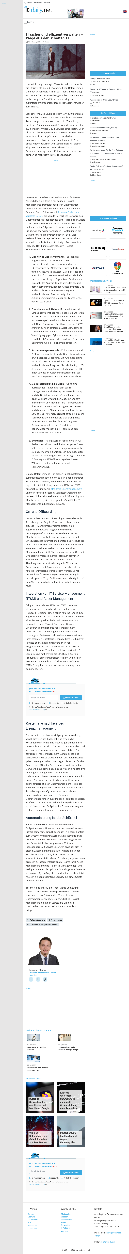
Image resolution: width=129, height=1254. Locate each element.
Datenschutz (33, 1219)
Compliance (56, 920)
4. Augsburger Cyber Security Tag (104, 100)
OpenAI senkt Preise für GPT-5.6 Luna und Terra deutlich (114, 303)
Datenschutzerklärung (37, 709)
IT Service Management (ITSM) (43, 924)
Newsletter (65, 1225)
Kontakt (31, 1214)
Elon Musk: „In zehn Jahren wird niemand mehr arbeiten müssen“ (113, 329)
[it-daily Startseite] (43, 10)
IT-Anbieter (65, 1228)
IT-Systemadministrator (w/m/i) (103, 118)
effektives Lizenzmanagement (66, 488)
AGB (29, 1222)
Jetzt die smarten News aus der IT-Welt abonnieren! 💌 (42, 690)
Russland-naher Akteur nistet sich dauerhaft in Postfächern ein (113, 316)
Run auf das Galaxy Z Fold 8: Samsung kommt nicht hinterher (115, 290)
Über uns (31, 1217)
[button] (29, 22)
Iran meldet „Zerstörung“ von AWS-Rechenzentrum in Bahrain (114, 342)
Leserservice (66, 1219)
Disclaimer (32, 1228)
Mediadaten (66, 1214)
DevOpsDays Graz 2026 (100, 79)
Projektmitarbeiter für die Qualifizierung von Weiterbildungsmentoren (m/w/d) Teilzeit (106, 153)
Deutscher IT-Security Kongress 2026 (106, 89)
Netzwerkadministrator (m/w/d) (103, 127)
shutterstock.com (108, 1242)
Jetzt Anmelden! (71, 697)
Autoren (64, 1231)
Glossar (64, 1217)
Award (63, 1222)
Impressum (32, 1225)
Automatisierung (37, 920)
